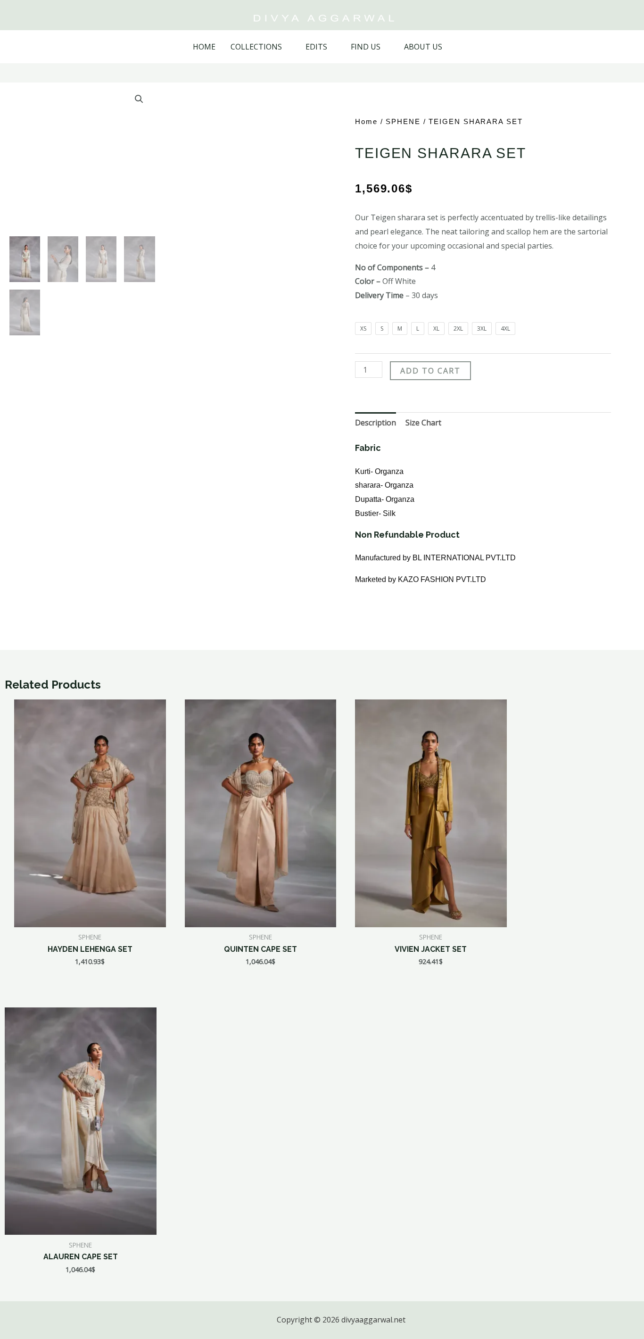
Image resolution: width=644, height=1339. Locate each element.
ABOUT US (423, 47)
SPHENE (403, 121)
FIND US (365, 47)
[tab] (375, 423)
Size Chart (423, 422)
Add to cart (430, 371)
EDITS (316, 47)
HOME (204, 47)
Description (375, 422)
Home (366, 121)
